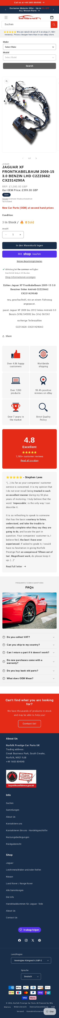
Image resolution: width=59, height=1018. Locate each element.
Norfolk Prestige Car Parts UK (26, 1003)
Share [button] (9, 336)
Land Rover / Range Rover (19, 883)
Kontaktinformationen (36, 1011)
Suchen (10, 803)
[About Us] (21, 779)
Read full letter (14, 566)
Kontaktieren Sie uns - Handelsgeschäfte (26, 830)
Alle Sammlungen (15, 890)
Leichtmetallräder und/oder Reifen (23, 870)
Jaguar (9, 863)
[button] (6, 17)
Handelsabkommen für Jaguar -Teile (24, 904)
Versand (5, 199)
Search (29, 66)
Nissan (9, 877)
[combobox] (29, 24)
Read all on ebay (30, 460)
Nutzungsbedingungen (17, 837)
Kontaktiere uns (14, 823)
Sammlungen (12, 810)
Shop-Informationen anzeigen (20, 277)
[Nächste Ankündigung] (53, 9)
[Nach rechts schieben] (36, 158)
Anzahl (5, 229)
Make (5, 42)
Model (6, 52)
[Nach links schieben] (23, 158)
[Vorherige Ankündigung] (5, 9)
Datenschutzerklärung (39, 1007)
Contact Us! (29, 723)
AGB (53, 1007)
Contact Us (11, 917)
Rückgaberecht (13, 844)
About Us (10, 817)
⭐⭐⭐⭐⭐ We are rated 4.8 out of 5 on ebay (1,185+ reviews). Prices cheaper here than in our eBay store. (29, 33)
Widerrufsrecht (20, 1007)
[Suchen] (54, 24)
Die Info (10, 897)
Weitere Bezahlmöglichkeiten (29, 261)
